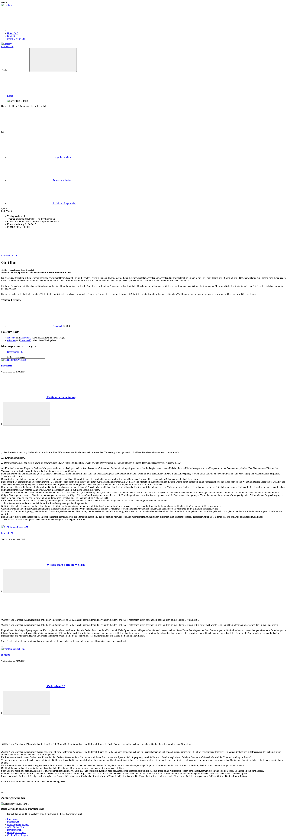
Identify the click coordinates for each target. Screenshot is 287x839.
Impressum (12, 819)
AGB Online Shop (16, 827)
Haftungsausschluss (16, 832)
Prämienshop (7, 46)
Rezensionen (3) (15, 352)
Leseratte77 (25, 337)
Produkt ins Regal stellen (64, 203)
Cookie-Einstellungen (17, 835)
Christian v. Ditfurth (9, 255)
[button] (32, 96)
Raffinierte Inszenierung (61, 397)
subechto (11, 337)
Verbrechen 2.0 (56, 686)
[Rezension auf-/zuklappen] (2, 525)
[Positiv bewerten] (26, 414)
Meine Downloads (16, 38)
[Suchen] (53, 60)
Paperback (57, 326)
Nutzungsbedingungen (18, 824)
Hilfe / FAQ (13, 33)
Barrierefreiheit (14, 830)
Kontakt (11, 36)
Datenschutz (13, 821)
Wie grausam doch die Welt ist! (66, 564)
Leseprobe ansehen (61, 157)
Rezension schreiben (62, 180)
